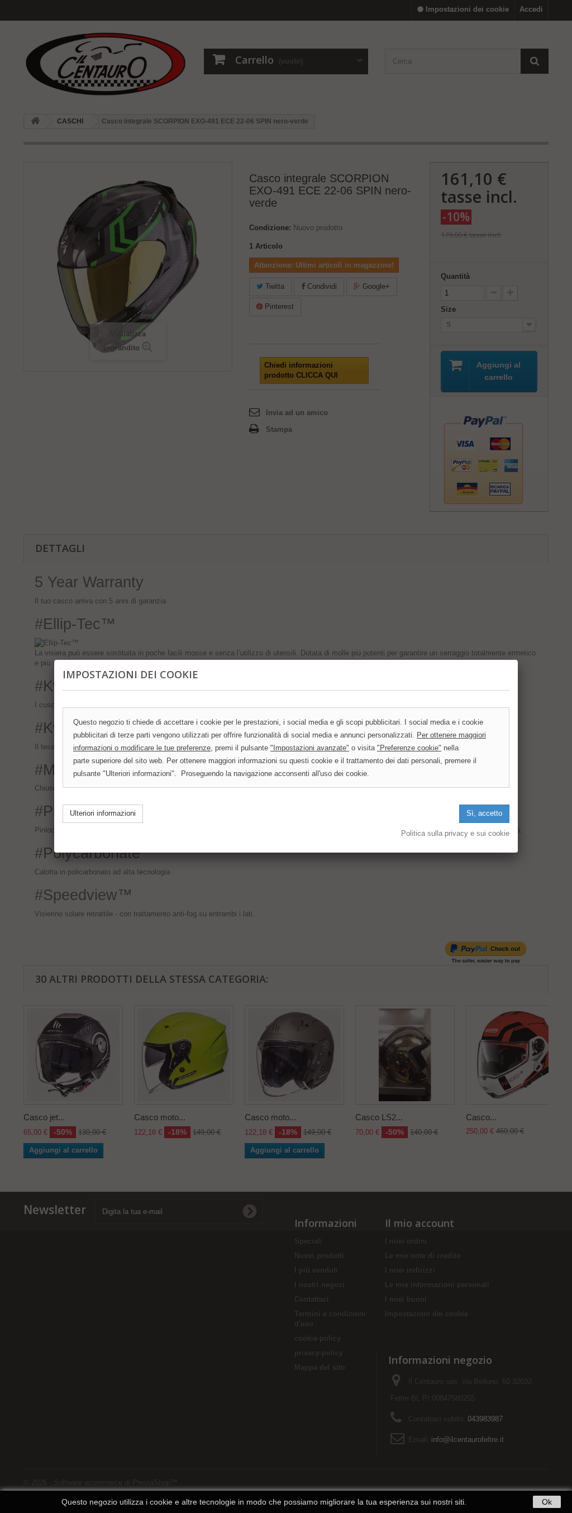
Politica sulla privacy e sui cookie (455, 833)
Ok (547, 1501)
